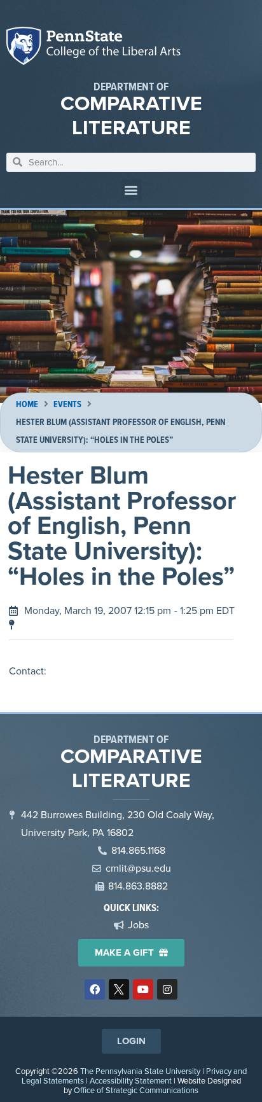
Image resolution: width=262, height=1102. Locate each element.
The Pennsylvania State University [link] (140, 1071)
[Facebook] (95, 989)
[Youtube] (143, 989)
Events (67, 404)
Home (27, 404)
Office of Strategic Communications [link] (136, 1090)
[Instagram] (167, 989)
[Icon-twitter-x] (119, 989)
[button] (131, 189)
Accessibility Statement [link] (131, 1081)
